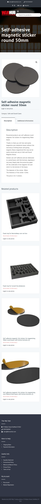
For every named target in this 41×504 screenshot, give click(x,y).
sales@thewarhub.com (15, 1)
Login (20, 5)
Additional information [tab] (25, 121)
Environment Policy (8, 462)
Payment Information (9, 447)
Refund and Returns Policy (10, 465)
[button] (36, 62)
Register (27, 5)
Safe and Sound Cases (14, 113)
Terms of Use (6, 469)
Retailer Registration (8, 485)
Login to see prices (7, 108)
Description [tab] (8, 121)
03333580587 (29, 1)
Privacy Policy (7, 467)
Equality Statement (8, 460)
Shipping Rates (7, 445)
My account (6, 482)
